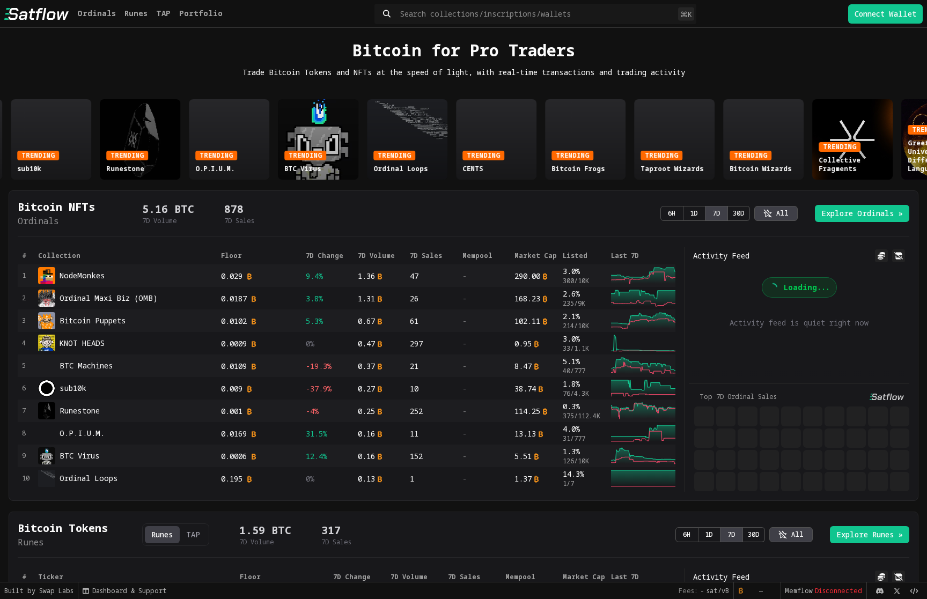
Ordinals (96, 13)
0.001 (231, 411)
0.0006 (234, 456)
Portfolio (201, 13)
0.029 (231, 276)
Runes (136, 13)
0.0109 (234, 366)
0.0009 (234, 343)
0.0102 (234, 321)
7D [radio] (716, 213)
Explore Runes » (869, 534)
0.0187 (234, 298)
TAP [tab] (193, 534)
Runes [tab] (162, 534)
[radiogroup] (705, 213)
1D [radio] (694, 213)
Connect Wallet (885, 14)
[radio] (776, 213)
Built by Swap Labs (38, 590)
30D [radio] (739, 213)
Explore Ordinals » (862, 213)
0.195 (231, 479)
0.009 (231, 388)
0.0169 (234, 433)
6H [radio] (671, 213)
